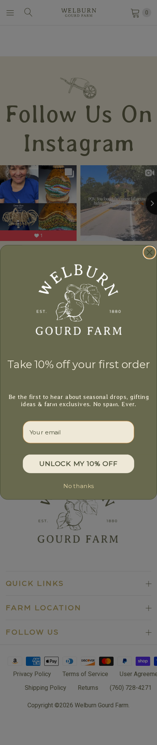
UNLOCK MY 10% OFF (78, 464)
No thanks (78, 486)
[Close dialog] (149, 252)
